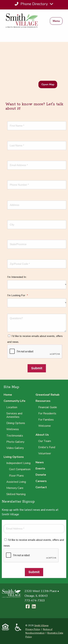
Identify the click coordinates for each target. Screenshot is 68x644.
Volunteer (44, 453)
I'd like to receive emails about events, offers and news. (35, 339)
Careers (41, 481)
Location (11, 407)
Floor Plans (16, 476)
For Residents (47, 413)
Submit (36, 368)
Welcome (44, 426)
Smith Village (41, 625)
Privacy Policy (32, 629)
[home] (23, 21)
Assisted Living (16, 482)
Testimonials (14, 436)
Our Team (44, 441)
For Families (46, 420)
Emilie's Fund (46, 447)
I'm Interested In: (17, 276)
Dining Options (15, 423)
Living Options (14, 457)
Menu (56, 21)
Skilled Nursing (16, 494)
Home (8, 395)
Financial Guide (47, 407)
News (40, 462)
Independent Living (18, 463)
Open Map (47, 84)
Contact (41, 487)
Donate (41, 475)
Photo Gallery (15, 442)
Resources (43, 401)
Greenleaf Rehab (47, 395)
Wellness (12, 429)
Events (40, 469)
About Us (42, 435)
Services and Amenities (14, 415)
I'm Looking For (17, 295)
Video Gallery (15, 448)
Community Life (14, 401)
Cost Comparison (19, 469)
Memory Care (14, 488)
